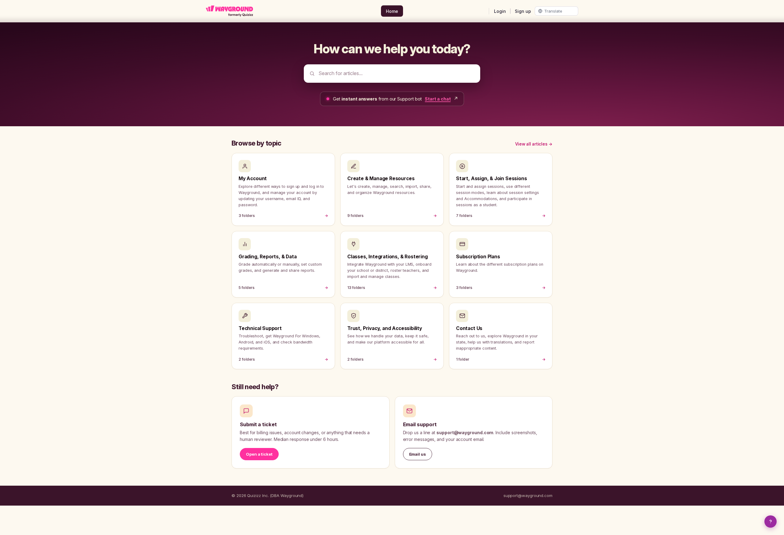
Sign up (523, 11)
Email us (417, 454)
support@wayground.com (527, 495)
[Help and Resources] (770, 521)
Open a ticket (259, 454)
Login (500, 11)
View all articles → (533, 144)
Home (392, 11)
